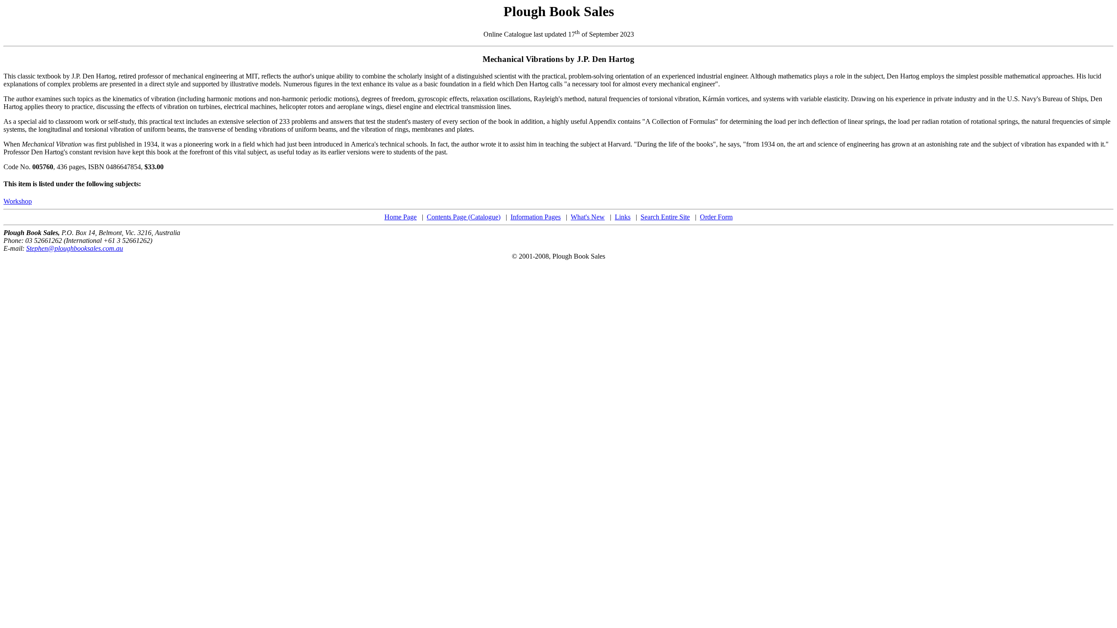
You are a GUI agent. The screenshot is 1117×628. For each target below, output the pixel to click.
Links (622, 217)
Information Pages (536, 217)
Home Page (400, 217)
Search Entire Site (665, 217)
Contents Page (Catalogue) (463, 217)
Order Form (716, 217)
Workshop (17, 201)
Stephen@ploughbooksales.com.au (74, 248)
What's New (588, 217)
